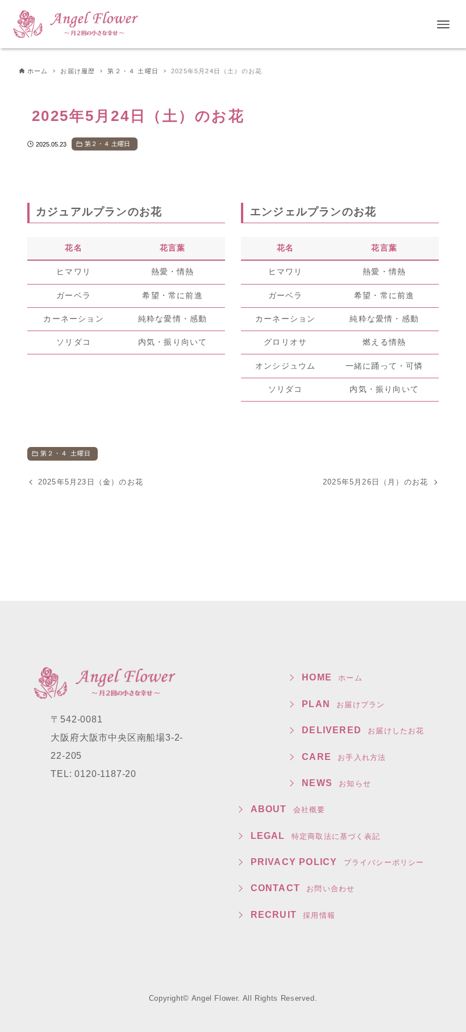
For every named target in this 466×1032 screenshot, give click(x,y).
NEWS (336, 783)
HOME (332, 677)
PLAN (343, 704)
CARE (344, 757)
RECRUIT (293, 915)
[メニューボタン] (443, 24)
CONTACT (303, 888)
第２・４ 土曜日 (108, 143)
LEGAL (315, 836)
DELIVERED (363, 730)
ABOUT (288, 809)
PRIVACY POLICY (338, 862)
